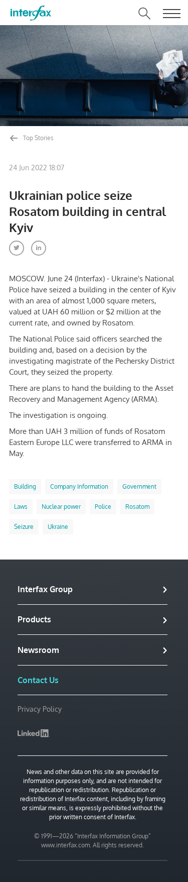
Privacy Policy (40, 709)
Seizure (24, 526)
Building (25, 486)
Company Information (79, 486)
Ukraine (58, 526)
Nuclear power (61, 506)
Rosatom (137, 506)
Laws (21, 506)
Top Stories (38, 138)
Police (103, 506)
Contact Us (38, 680)
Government (139, 486)
